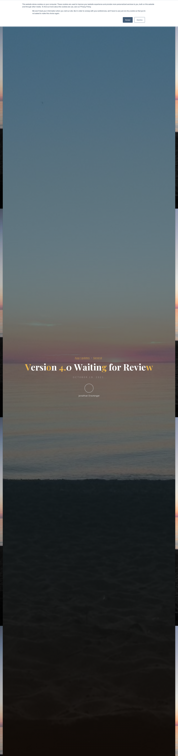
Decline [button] (140, 20)
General (97, 357)
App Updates (82, 357)
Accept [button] (127, 20)
